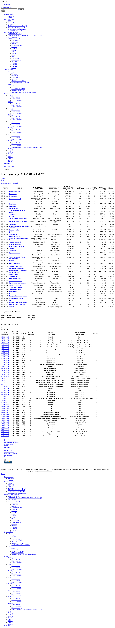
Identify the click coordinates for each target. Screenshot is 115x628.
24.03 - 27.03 (5, 414)
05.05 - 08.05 (5, 402)
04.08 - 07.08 (5, 376)
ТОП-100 (14, 79)
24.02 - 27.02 (5, 422)
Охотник (11, 260)
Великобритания (17, 45)
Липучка (11, 216)
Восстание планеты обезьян (18, 221)
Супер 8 (11, 306)
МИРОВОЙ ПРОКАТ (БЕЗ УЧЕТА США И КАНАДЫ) (25, 35)
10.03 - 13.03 (5, 418)
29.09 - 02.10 (5, 360)
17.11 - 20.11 (5, 347)
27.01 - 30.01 (5, 430)
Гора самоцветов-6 (15, 242)
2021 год (10, 102)
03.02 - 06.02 (5, 428)
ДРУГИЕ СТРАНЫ (14, 39)
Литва (13, 55)
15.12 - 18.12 (5, 339)
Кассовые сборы (9, 19)
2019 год (10, 115)
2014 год (10, 149)
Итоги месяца (16, 97)
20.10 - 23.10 (5, 355)
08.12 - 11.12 (5, 341)
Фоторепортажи (9, 452)
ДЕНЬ (10, 21)
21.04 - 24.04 (5, 406)
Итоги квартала (16, 98)
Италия (14, 50)
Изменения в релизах (10, 453)
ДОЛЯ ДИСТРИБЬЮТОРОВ (17, 30)
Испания (14, 48)
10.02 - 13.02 (5, 426)
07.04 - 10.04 (5, 410)
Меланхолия (13, 234)
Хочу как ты (13, 196)
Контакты (7, 4)
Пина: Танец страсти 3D (16, 246)
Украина (14, 61)
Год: (2, 329)
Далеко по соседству (15, 285)
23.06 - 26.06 (5, 388)
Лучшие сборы (8, 69)
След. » (3, 180)
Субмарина (12, 250)
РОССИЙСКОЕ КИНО (19, 81)
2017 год (10, 127)
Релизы (6, 439)
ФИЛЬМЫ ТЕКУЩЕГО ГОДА (17, 26)
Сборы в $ (15, 183)
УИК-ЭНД (11, 24)
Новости (7, 163)
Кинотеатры (8, 450)
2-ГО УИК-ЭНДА (17, 77)
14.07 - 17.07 (5, 382)
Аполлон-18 (12, 202)
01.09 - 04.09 (5, 368)
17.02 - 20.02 (5, 424)
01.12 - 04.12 (5, 343)
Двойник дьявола (14, 232)
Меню (3, 11)
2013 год (10, 150)
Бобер (10, 300)
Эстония (14, 64)
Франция (14, 63)
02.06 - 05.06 (5, 394)
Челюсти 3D (13, 194)
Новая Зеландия (16, 60)
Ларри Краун (13, 291)
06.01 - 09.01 (5, 436)
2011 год (10, 153)
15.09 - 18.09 (5, 364)
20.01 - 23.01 (5, 432)
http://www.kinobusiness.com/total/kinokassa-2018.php (27, 147)
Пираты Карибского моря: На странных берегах (18, 271)
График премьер (9, 14)
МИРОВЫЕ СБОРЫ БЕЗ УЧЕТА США (24, 92)
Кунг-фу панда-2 (14, 276)
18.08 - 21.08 (5, 372)
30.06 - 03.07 (5, 386)
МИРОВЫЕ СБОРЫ (18, 90)
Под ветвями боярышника (17, 283)
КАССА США (12, 37)
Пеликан (11, 294)
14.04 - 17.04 (5, 408)
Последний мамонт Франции (18, 296)
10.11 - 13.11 (5, 349)
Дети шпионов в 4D (15, 199)
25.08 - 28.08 (5, 370)
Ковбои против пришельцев (18, 218)
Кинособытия (8, 455)
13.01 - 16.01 (5, 434)
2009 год (10, 157)
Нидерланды (15, 58)
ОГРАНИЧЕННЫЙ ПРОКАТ (17, 29)
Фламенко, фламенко (15, 266)
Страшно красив (14, 253)
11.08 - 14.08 (5, 374)
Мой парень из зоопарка (16, 268)
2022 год (10, 95)
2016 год (10, 134)
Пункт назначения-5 (15, 191)
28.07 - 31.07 (5, 378)
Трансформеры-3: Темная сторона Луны (17, 257)
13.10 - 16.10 (5, 357)
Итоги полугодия (17, 100)
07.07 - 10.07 (5, 384)
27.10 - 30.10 (5, 353)
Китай (13, 51)
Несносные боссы (14, 236)
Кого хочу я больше (15, 289)
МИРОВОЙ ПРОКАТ (14, 34)
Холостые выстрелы (15, 281)
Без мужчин (12, 224)
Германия (14, 47)
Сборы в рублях (6, 183)
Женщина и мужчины (16, 287)
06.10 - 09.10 (5, 359)
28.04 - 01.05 (5, 404)
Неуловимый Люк (14, 278)
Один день (12, 214)
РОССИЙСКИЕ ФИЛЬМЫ (16, 27)
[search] (21, 9)
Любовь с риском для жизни (18, 302)
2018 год (10, 121)
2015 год (10, 140)
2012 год (10, 152)
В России (11, 16)
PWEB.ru (49, 471)
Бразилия (14, 43)
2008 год (10, 158)
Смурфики (12, 204)
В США (10, 18)
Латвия (14, 53)
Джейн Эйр (12, 206)
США (9, 84)
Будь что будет (13, 274)
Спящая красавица (15, 244)
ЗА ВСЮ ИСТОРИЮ (18, 89)
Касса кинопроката (10, 441)
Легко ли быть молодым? (17, 304)
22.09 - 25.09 (5, 362)
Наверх (3, 474)
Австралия (15, 40)
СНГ (9, 71)
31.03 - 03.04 (5, 412)
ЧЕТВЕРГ (11, 22)
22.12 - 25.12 (5, 337)
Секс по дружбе (14, 230)
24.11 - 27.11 (5, 345)
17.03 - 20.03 (5, 416)
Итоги (6, 94)
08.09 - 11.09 (5, 366)
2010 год (10, 155)
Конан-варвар (13, 208)
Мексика (14, 56)
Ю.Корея (14, 66)
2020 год (10, 108)
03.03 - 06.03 (5, 420)
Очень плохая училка (16, 298)
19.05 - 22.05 (5, 398)
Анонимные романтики (16, 255)
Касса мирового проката (11, 32)
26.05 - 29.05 (5, 396)
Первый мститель (14, 263)
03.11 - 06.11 (5, 351)
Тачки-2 (11, 248)
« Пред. (3, 178)
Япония (14, 68)
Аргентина (15, 42)
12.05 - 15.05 (5, 400)
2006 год (10, 161)
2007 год (10, 160)
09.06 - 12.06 (5, 392)
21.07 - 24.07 (5, 380)
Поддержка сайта (40, 471)
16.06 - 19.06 (5, 390)
